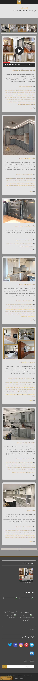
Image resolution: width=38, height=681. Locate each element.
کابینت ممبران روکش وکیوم (27, 158)
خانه (31, 675)
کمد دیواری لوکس (29, 104)
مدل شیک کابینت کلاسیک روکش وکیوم (19, 472)
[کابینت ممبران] (19, 495)
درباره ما (16, 678)
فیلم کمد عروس (27, 97)
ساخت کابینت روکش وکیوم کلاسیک (23, 465)
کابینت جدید (10, 180)
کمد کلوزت (23, 104)
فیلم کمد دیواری (8, 95)
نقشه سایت (32, 629)
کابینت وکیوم (28, 314)
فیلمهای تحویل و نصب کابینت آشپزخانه (24, 99)
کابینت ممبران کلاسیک (12, 311)
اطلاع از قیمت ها (8, 675)
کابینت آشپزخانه (26, 86)
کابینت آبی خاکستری (16, 180)
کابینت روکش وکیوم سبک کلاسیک (16, 467)
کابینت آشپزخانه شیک (25, 532)
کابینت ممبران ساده (12, 185)
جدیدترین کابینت (15, 382)
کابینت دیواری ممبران (28, 309)
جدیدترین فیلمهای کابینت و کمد (27, 90)
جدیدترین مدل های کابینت (27, 362)
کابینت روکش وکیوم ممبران (19, 183)
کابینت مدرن (22, 102)
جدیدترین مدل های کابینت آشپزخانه (29, 384)
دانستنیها (30, 86)
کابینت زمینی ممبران (14, 309)
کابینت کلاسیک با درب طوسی (16, 469)
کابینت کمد (24, 7)
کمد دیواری (21, 86)
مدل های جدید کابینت (13, 394)
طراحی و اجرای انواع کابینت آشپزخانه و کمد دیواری (13, 90)
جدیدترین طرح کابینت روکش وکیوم (26, 178)
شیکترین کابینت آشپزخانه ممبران (27, 530)
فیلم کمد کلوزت (21, 97)
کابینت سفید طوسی (12, 243)
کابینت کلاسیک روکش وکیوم (26, 442)
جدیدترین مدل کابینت (8, 382)
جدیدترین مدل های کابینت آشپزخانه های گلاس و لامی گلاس (24, 387)
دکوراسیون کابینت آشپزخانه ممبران (14, 178)
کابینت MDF (19, 391)
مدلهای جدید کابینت (12, 314)
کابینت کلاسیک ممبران (22, 535)
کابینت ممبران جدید (29, 185)
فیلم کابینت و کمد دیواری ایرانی (23, 95)
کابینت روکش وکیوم (27, 183)
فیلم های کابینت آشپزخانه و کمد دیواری (23, 70)
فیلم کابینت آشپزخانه (12, 92)
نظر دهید (31, 108)
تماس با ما (21, 678)
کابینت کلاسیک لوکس (30, 535)
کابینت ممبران (17, 102)
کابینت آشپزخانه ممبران (17, 532)
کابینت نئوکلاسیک (22, 246)
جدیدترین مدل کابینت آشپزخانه (27, 304)
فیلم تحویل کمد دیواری (20, 92)
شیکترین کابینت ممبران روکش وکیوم (16, 304)
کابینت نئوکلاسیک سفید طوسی (25, 225)
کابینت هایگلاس (12, 102)
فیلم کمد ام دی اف (14, 95)
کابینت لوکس (27, 102)
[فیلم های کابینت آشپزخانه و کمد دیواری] (19, 52)
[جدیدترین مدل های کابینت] (19, 343)
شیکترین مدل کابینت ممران (25, 180)
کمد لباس (19, 104)
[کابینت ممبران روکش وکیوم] (19, 135)
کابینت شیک (11, 183)
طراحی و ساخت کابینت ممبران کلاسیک (14, 530)
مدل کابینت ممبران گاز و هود (21, 314)
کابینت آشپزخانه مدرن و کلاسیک (11, 391)
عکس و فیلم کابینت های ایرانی (30, 92)
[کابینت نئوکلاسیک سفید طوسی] (19, 211)
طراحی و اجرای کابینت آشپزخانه (24, 306)
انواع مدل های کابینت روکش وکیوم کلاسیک (24, 462)
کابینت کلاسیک (24, 174)
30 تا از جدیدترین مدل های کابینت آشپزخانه (25, 382)
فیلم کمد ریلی (32, 97)
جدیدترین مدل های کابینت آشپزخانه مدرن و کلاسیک (14, 384)
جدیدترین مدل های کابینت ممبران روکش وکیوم (18, 389)
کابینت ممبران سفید (28, 537)
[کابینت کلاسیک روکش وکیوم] (19, 424)
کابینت (16, 99)
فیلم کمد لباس (15, 97)
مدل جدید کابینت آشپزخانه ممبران (11, 537)
